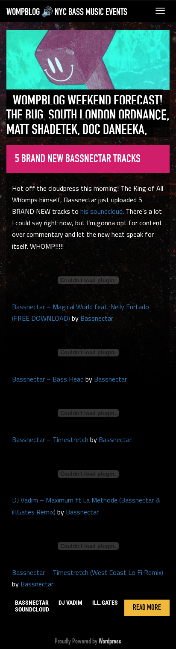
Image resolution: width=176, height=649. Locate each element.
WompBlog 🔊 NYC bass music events (66, 12)
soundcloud (32, 609)
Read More (147, 608)
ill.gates (105, 602)
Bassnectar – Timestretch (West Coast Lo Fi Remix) (87, 572)
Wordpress (110, 641)
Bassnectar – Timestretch (50, 439)
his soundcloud (101, 211)
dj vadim (70, 602)
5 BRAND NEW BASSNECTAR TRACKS (78, 158)
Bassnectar (96, 318)
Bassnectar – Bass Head (48, 379)
